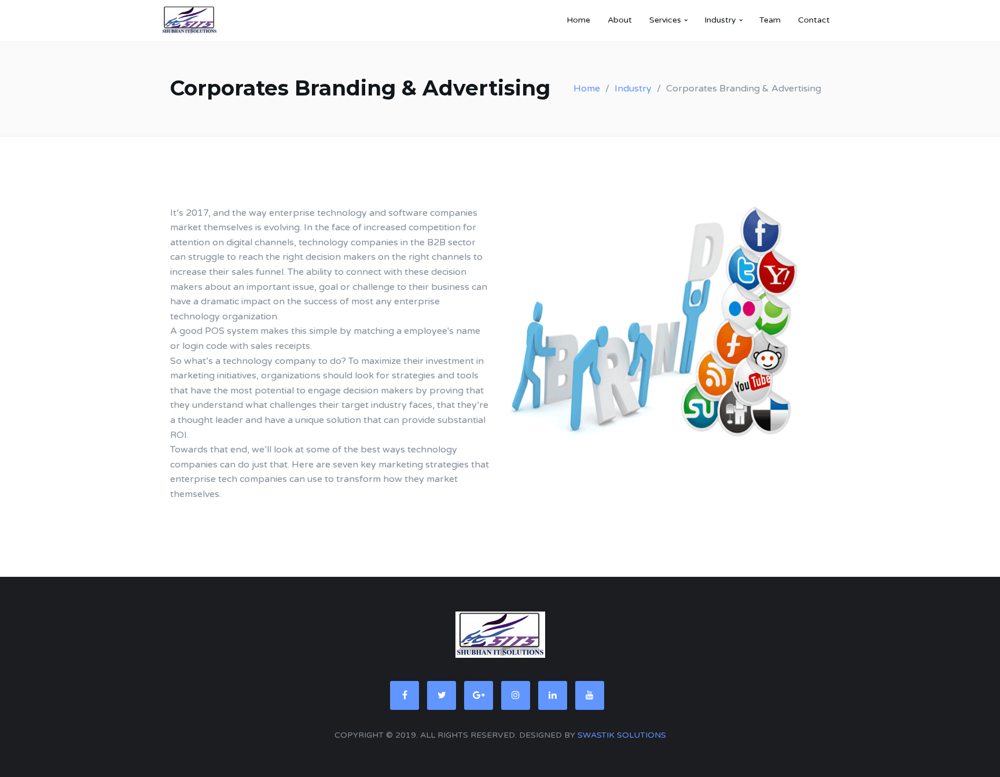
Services (665, 20)
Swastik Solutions (622, 735)
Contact (814, 20)
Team (770, 20)
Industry (720, 20)
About (620, 20)
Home (578, 20)
